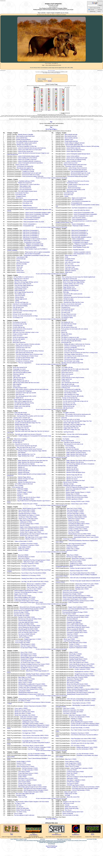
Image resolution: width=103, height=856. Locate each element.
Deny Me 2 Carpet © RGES (28, 646)
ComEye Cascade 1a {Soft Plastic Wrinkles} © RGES (85, 723)
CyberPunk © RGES (71, 547)
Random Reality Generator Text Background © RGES (35, 657)
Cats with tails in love (18, 307)
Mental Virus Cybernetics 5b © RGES (25, 711)
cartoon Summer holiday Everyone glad (76, 157)
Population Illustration (78, 249)
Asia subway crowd (27, 203)
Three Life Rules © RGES (69, 614)
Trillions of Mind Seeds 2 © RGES (23, 541)
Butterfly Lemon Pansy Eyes (24, 144)
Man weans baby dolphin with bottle (25, 793)
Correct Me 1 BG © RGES (70, 590)
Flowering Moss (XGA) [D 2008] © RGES (29, 625)
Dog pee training (19, 297)
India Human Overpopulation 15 (31, 232)
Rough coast (19, 265)
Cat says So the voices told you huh (22, 314)
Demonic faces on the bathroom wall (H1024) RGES (84, 725)
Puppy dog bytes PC (18, 379)
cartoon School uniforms (72, 156)
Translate (50, 80)
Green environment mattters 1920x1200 (32, 176)
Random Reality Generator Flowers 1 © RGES (78, 492)
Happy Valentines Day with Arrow (75, 462)
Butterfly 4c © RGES (76, 718)
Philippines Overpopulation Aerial (34, 244)
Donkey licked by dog (68, 406)
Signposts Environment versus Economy (78, 181)
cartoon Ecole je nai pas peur (25, 151)
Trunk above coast (70, 267)
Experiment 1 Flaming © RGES (75, 679)
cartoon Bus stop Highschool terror (75, 149)
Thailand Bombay (27, 205)
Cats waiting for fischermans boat (70, 305)
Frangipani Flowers (21, 196)
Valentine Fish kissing (23, 472)
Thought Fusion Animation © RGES (84, 674)
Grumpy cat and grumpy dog (69, 397)
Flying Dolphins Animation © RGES (81, 703)
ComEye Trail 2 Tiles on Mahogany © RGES (30, 687)
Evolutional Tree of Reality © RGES (72, 594)
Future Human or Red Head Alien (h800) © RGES (35, 735)
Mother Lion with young (22, 808)
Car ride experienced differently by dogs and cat (75, 401)
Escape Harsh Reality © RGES (29, 647)
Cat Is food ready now (67, 310)
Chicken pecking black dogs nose (73, 391)
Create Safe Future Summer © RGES (28, 773)
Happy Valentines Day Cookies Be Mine (76, 454)
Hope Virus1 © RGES (69, 708)
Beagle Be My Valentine (72, 449)
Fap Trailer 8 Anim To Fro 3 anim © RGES (36, 537)
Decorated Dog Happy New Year (72, 426)
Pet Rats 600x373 (17, 442)
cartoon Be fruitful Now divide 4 (82, 210)
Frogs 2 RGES (71, 775)
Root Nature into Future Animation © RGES (35, 788)
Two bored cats (17, 340)
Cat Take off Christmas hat (23, 359)
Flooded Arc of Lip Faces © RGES (80, 733)
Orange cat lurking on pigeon (20, 334)
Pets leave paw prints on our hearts (70, 419)
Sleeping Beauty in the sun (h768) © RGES (79, 533)
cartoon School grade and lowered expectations (30, 163)
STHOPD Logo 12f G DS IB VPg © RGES (77, 497)
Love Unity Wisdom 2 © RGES (73, 765)
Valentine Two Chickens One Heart (75, 480)
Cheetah (67, 805)
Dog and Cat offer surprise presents (73, 294)
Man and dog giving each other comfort (26, 396)
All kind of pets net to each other (71, 399)
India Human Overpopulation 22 (31, 233)
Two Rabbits (66, 439)
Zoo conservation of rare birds (70, 815)
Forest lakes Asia (68, 194)
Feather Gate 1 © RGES (72, 548)
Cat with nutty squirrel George (22, 404)
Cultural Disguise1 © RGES (28, 644)
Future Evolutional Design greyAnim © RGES (32, 608)
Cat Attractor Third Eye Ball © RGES (76, 515)
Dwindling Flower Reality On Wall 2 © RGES (29, 785)
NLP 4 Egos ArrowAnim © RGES (77, 543)
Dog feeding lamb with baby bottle (70, 386)
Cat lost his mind (17, 312)
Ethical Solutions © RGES (25, 775)
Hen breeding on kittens (70, 392)
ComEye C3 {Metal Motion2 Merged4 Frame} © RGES (32, 685)
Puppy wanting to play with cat (21, 381)
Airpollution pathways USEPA (26, 181)
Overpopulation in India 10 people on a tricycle (35, 238)
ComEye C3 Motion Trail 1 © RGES (77, 528)
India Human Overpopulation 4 (79, 235)
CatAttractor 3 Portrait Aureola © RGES (78, 527)
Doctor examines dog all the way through (26, 445)
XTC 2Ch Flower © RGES (78, 745)
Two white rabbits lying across (22, 414)
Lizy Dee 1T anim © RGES (34, 589)
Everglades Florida (70, 258)
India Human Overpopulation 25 (79, 233)
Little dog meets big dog (19, 377)
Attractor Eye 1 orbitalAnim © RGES (36, 584)
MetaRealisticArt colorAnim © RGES (84, 671)
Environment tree (72, 186)
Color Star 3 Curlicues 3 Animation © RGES (39, 747)
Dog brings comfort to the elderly (73, 166)
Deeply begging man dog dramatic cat (23, 399)
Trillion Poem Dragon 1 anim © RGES (33, 561)
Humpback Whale (21, 795)
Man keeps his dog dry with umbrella (73, 396)
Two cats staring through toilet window (71, 340)
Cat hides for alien (17, 309)
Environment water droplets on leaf (76, 189)
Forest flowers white (20, 194)
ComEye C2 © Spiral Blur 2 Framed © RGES (32, 528)
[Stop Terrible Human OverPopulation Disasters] (56, 832)
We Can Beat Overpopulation (32, 253)
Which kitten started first (19, 342)
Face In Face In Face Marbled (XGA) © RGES (30, 689)
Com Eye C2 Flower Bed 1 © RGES (29, 523)
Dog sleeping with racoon (69, 404)
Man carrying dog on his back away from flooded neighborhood (78, 277)
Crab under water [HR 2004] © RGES (28, 622)
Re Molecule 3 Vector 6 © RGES (29, 667)
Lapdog (17, 300)
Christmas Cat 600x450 (70, 347)
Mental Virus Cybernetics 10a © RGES (25, 715)
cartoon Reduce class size (73, 148)
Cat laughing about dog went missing (24, 403)
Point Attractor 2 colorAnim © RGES (29, 545)
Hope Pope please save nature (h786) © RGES (83, 738)
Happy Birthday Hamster (69, 288)
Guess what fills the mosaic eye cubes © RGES (81, 664)
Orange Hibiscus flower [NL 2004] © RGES (78, 627)
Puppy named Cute (67, 379)
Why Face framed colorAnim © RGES (85, 675)
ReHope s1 (20, 495)
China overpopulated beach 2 (79, 219)
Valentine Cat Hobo (23, 469)
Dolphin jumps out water (71, 793)
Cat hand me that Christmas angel (25, 357)
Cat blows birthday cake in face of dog (73, 283)
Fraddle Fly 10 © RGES (76, 563)
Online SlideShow (33, 834)
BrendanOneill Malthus (30, 247)
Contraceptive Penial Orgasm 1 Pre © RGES (75, 599)
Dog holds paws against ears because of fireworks (28, 434)
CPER (11, 834)
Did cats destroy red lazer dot (69, 327)
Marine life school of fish (73, 797)
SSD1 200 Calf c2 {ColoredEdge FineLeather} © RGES (81, 699)
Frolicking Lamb (66, 387)
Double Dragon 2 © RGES (26, 635)
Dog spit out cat (66, 375)
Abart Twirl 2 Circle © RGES (74, 508)
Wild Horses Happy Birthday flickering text (74, 280)
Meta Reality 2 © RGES (75, 654)
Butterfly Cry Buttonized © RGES (75, 545)
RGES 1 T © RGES (22, 490)
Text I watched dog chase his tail (70, 382)
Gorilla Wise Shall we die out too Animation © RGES (85, 786)
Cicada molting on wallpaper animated (74, 143)
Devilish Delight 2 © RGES (24, 761)
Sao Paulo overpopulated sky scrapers (82, 207)
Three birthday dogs (20, 294)
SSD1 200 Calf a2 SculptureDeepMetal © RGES (82, 667)
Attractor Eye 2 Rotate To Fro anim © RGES (86, 584)
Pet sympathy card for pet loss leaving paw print (78, 414)
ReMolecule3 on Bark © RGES (30, 722)
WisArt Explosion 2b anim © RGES (32, 508)
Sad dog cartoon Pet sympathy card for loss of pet (30, 416)
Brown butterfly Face (21, 138)
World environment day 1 (74, 187)
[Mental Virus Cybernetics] (76, 832)
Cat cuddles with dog (67, 367)
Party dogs (66, 292)
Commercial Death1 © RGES (70, 610)
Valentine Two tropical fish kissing (26, 482)
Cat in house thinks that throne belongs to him (25, 310)
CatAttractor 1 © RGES (26, 522)
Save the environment (25, 187)
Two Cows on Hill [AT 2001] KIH (26, 634)
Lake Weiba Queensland (22, 262)
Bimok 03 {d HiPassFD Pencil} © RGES (77, 684)
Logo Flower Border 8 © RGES (72, 641)
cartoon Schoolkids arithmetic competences (29, 161)
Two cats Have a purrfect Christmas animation (28, 344)
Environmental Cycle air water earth (31, 173)
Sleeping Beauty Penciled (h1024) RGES (77, 694)
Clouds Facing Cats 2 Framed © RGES (77, 677)
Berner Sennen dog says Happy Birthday (74, 282)
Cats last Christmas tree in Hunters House (27, 356)
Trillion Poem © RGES (72, 555)
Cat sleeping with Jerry (67, 322)
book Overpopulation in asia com (82, 253)
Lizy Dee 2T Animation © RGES (36, 753)
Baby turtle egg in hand (70, 792)
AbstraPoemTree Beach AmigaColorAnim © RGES (36, 560)
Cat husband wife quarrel (67, 309)
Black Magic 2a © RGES (24, 677)
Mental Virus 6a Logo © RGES (23, 710)
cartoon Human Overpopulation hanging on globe (38, 212)
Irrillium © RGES (73, 652)
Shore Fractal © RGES (24, 781)
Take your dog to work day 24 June (26, 447)
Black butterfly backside (71, 134)
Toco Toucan (68, 810)
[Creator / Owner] (92, 832)
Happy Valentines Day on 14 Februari (76, 456)
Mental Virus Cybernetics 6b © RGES (73, 711)
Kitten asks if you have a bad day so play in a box (26, 332)
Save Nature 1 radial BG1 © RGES (27, 780)
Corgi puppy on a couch (19, 369)
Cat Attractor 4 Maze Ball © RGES (28, 517)
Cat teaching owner (18, 325)
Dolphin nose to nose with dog (22, 406)
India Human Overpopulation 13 (79, 230)
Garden (66, 196)
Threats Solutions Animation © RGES (33, 792)
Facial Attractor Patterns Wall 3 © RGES (78, 523)
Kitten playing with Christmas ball (24, 352)
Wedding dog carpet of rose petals (72, 485)
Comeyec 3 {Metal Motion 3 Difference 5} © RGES (35, 725)
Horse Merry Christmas (70, 351)
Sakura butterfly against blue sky (73, 144)
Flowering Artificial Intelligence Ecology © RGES (75, 612)
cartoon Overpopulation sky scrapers (83, 216)
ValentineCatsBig (22, 480)
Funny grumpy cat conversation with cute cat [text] (74, 329)
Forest (18, 260)
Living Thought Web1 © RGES (73, 763)
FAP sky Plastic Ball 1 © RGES (27, 512)
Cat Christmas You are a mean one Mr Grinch (76, 356)
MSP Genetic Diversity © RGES (22, 595)
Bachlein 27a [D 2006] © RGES (26, 617)
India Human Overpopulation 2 (79, 232)
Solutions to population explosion (82, 252)
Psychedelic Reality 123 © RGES (31, 741)
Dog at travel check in (67, 372)
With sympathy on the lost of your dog (75, 416)
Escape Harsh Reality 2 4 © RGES (80, 727)
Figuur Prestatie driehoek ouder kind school (75, 164)
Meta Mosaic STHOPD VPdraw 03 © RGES (80, 665)
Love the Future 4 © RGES (24, 765)
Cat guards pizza (65, 307)
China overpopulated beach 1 (31, 219)
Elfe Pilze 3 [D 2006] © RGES (26, 624)
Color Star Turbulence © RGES (26, 679)
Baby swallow (16, 386)
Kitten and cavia (20, 394)
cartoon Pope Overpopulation (32, 217)
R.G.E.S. (92, 834)
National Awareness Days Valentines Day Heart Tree (31, 465)
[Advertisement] (7, 7)
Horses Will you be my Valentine (26, 464)
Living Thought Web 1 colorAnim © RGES (82, 768)
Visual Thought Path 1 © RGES (29, 660)
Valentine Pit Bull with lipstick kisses (75, 472)
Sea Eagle (67, 795)
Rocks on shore (69, 263)
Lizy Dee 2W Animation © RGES (85, 753)
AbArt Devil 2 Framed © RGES (76, 518)
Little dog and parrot (68, 408)
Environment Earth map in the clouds (80, 173)
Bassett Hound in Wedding (70, 482)
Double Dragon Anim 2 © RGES (32, 639)
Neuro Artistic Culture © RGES (29, 655)
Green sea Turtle (22, 797)
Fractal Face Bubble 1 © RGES (75, 512)
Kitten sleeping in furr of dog (71, 394)
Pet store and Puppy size (21, 302)
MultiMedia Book (75, 834)
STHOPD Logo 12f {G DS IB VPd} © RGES (82, 743)
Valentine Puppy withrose (24, 477)
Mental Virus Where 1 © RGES (23, 713)
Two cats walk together (19, 339)
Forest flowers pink (69, 193)
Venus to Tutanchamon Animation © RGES (35, 706)
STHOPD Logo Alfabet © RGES (25, 499)
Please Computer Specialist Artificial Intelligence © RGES (78, 597)
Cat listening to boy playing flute (25, 166)
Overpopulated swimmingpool (80, 242)
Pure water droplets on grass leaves (27, 191)
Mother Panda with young (71, 808)
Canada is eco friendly (28, 171)
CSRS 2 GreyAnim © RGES (75, 602)
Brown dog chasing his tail (20, 367)
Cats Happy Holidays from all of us (73, 354)
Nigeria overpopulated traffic (30, 199)
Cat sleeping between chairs (68, 315)
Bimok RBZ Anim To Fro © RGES (36, 585)
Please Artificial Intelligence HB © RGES (24, 597)
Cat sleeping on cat (18, 317)
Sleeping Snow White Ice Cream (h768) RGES (33, 578)
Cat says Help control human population (77, 434)
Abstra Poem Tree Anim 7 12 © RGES (82, 558)
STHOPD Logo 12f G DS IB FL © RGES (76, 495)
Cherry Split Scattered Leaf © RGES (78, 662)
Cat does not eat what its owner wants (71, 304)
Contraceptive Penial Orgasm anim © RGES (31, 602)
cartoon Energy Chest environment (77, 168)
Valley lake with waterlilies (71, 269)
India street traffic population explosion (81, 237)
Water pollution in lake (25, 186)
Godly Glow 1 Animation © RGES (77, 715)
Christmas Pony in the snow (23, 347)
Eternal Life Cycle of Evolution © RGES (73, 592)
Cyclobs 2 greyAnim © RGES (82, 669)
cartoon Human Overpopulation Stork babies (36, 214)
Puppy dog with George (20, 412)
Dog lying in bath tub (18, 374)
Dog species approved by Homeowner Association (77, 297)
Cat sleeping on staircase (19, 322)
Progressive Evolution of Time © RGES (24, 599)
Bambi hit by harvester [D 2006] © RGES (77, 617)
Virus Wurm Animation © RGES (28, 718)
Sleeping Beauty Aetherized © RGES (28, 692)
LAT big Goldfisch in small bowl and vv (24, 277)
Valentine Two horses (71, 478)
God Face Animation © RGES (30, 768)
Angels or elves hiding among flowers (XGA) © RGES (34, 527)
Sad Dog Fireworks (69, 432)
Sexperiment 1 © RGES (27, 659)
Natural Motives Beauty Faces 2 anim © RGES (86, 537)
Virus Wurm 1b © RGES (69, 713)
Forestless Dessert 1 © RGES (22, 614)
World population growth (79, 245)
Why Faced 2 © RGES (73, 682)
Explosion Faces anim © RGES (83, 587)
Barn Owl (18, 805)
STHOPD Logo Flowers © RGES (75, 785)
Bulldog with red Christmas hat (24, 345)
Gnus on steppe (18, 813)
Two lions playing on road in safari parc (24, 815)
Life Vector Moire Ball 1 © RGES (75, 513)
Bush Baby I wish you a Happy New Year (74, 424)
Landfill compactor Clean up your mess (78, 184)
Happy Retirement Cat (18, 330)
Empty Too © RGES (72, 773)
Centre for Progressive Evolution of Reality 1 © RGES (80, 487)
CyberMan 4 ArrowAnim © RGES (29, 543)
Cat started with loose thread (68, 324)
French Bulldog (69, 445)
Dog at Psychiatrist (20, 295)
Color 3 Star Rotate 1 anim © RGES (84, 585)
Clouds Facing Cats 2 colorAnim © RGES (85, 535)
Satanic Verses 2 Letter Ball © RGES (28, 518)
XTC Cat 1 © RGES (24, 637)
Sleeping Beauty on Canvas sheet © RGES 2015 (31, 694)
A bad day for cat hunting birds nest (22, 304)
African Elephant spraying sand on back (72, 811)
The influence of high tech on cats (70, 337)
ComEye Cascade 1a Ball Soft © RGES (80, 568)
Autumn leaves (20, 272)
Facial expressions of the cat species (22, 329)
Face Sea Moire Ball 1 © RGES (27, 510)
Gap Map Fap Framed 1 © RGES (27, 513)
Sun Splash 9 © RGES (24, 700)
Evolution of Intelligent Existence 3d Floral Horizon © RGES (78, 600)
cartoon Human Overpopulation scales (84, 212)
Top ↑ (51, 121)
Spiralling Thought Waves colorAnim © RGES (38, 674)
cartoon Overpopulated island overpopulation (85, 214)
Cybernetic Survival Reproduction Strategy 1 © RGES (28, 592)
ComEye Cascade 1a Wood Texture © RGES (32, 530)
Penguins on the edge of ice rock (71, 801)
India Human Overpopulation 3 (31, 235)
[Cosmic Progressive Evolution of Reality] (11, 832)
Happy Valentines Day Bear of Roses (76, 452)
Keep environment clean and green (77, 169)
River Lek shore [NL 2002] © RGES (27, 632)
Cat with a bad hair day (19, 327)
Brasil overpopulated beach (30, 207)
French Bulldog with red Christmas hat (74, 349)
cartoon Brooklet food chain (27, 169)
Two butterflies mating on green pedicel (26, 143)
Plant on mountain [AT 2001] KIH (75, 629)
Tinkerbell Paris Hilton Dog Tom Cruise (74, 302)
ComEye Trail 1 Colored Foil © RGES (78, 530)
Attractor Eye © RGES (76, 561)
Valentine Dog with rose (24, 470)
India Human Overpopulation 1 (31, 230)
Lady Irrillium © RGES (77, 720)
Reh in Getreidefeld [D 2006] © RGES (77, 630)
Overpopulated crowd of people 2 (32, 242)
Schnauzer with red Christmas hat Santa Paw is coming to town (81, 352)
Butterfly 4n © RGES (73, 520)
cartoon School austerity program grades (28, 156)
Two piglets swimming (69, 412)
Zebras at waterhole (68, 813)
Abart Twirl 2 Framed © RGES (28, 520)
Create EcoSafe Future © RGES (75, 771)
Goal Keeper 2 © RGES (69, 539)
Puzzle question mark (17, 487)
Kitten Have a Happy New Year (72, 429)
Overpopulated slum (28, 225)
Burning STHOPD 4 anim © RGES (80, 501)
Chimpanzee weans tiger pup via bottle (26, 392)
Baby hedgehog (17, 384)
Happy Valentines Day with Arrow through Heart (30, 462)
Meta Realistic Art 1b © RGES (28, 654)
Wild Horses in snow (68, 803)
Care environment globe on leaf (79, 171)
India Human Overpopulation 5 (31, 237)
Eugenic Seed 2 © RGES (21, 594)
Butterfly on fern (69, 139)
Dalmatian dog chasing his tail (21, 370)
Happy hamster (18, 408)
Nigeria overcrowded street (79, 198)
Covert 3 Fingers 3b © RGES (22, 641)
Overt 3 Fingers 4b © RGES (22, 642)
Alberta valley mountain (71, 255)
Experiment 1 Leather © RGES (75, 687)
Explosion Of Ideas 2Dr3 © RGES (79, 570)
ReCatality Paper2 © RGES (28, 566)
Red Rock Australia (21, 263)
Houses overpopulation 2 (78, 224)
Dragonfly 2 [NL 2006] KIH (74, 622)
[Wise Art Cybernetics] (33, 832)
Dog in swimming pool (67, 374)
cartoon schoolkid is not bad (73, 161)
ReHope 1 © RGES (22, 494)
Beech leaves (19, 198)
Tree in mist (19, 267)
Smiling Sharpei (66, 381)
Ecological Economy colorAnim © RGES (78, 615)
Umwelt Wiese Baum (72, 182)
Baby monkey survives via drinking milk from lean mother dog (32, 389)
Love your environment (25, 189)
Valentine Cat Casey (71, 467)
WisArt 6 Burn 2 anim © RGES (79, 503)
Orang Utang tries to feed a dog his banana (73, 377)
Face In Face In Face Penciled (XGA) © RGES (33, 573)
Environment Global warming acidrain (77, 176)
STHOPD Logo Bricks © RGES (74, 499)
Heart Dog (64, 417)
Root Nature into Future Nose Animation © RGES (85, 788)
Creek (66, 257)
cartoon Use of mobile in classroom (27, 159)
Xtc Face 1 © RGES (72, 637)
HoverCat (63, 330)
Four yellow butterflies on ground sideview (27, 141)
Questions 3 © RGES (74, 655)
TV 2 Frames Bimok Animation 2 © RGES (37, 675)
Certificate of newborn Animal (70, 285)
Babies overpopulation (78, 238)
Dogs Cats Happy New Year (22, 429)
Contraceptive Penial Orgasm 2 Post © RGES (26, 600)
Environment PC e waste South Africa (30, 184)
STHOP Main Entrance (56, 834)
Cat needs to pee (65, 312)
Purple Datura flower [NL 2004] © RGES (28, 630)
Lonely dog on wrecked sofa (69, 278)
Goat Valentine (21, 452)
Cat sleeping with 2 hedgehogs (24, 391)
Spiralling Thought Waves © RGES (78, 659)
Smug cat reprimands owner (20, 337)
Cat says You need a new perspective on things (25, 315)
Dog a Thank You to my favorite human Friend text (29, 449)
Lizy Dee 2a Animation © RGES (84, 749)
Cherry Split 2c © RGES (21, 708)
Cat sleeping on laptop (67, 317)
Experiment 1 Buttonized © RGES (78, 647)
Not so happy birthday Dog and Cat (24, 292)
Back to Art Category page (51, 846)
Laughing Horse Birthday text (70, 290)
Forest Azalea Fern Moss (22, 193)
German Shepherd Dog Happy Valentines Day (78, 450)
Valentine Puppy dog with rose (74, 474)
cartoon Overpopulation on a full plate (34, 216)
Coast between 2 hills (22, 257)
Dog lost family (67, 295)
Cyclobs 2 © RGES (74, 644)
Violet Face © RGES (72, 634)
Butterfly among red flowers (23, 139)
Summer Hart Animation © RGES (81, 790)
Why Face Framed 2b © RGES (77, 660)
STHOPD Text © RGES (73, 781)
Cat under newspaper (67, 325)
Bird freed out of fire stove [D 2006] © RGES (30, 619)
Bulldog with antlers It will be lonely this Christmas (77, 344)
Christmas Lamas (20, 349)
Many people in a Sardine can (31, 240)
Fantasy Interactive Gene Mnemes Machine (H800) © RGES (83, 689)
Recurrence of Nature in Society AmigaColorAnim (80, 776)
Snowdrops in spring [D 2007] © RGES (77, 632)
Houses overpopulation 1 (29, 224)
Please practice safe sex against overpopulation (37, 252)
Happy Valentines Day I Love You (26, 454)
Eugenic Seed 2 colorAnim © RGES (77, 607)
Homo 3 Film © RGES (26, 652)
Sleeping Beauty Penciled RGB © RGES (29, 699)
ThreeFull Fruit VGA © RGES (76, 525)
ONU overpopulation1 (77, 199)
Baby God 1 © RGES (70, 759)
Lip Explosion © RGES (24, 690)
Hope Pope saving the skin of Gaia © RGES (32, 665)
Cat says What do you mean (68, 314)
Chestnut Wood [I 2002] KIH (25, 620)
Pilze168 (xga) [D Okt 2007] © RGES (28, 629)
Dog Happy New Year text (22, 427)
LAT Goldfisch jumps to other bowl (24, 484)
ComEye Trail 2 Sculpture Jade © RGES (30, 532)
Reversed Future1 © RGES (76, 657)
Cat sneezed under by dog (20, 324)
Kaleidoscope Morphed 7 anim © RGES (86, 747)
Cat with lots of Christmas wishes (24, 361)
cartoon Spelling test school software (27, 157)
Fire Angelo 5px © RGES (29, 733)
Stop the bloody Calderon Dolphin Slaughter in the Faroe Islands (32, 801)
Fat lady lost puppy (68, 299)
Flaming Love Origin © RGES (74, 556)
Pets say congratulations (24, 362)
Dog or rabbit (16, 375)
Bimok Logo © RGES (69, 639)
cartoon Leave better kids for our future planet (30, 149)
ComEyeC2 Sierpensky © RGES (30, 563)
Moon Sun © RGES (23, 555)
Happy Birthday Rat (20, 290)
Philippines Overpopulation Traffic (34, 245)
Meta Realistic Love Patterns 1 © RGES (29, 515)
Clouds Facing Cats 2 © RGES (76, 522)
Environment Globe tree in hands (31, 174)
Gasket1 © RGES (21, 763)
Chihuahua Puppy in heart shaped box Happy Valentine (32, 450)
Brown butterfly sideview (71, 138)
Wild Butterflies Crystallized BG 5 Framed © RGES (31, 684)
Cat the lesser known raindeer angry (73, 359)
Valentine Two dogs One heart (25, 478)
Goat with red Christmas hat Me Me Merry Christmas (30, 351)
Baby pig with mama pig (68, 384)
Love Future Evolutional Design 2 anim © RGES (81, 608)
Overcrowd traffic (27, 201)
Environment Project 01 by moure (80, 174)
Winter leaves (68, 272)
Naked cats (64, 332)
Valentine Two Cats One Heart (74, 477)
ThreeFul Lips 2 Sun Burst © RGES (29, 535)
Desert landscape (21, 258)
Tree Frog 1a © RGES (72, 783)
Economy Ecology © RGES (21, 612)
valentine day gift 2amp (72, 469)
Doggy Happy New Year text (71, 427)
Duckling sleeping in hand (19, 387)
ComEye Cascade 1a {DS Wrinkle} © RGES (78, 685)
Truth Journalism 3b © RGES (21, 615)
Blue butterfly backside (71, 136)
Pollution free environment (25, 182)
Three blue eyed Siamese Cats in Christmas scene (29, 354)
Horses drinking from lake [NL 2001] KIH (29, 627)
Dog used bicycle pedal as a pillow (22, 372)
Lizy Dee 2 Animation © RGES (36, 749)
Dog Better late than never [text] (70, 370)
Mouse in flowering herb (67, 440)
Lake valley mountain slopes (72, 262)
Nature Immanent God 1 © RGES (25, 766)
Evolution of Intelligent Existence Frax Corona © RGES (35, 664)
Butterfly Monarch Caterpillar (25, 134)
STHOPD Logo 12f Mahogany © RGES (31, 669)
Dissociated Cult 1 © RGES (29, 720)
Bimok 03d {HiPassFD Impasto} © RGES (82, 722)
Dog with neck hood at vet (22, 444)
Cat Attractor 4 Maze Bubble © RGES (77, 517)
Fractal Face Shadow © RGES (75, 635)
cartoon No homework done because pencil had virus (32, 148)
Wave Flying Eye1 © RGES (74, 680)
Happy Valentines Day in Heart (26, 456)
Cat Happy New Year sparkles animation (25, 421)
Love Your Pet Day (70, 447)
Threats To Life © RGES (24, 783)
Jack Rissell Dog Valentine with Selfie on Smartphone (80, 464)
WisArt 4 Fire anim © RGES (30, 503)
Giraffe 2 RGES (22, 776)
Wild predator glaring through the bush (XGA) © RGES (32, 786)
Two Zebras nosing (21, 811)
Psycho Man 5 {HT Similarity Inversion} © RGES (84, 741)
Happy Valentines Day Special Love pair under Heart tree (33, 460)
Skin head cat (64, 335)
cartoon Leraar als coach (21, 164)
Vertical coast (19, 270)
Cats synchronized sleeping (20, 305)
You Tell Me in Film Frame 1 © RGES (30, 662)
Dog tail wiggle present (21, 299)
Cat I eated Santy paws (70, 357)
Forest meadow (69, 260)
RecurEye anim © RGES (82, 589)
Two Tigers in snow (20, 803)
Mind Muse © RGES (71, 550)
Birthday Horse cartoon (21, 280)
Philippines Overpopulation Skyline (83, 244)
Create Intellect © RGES (24, 547)
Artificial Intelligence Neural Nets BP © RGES (26, 590)
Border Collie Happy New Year (72, 422)
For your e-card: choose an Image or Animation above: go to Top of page (51, 177)
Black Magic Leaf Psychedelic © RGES (32, 723)
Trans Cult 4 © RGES (23, 558)
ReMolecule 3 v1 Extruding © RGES (31, 575)
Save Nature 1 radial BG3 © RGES (76, 780)
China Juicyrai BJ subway (79, 217)
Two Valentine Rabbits (72, 465)
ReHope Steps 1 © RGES (73, 494)
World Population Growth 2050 (81, 247)
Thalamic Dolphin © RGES (25, 680)
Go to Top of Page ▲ (51, 129)
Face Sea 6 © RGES (73, 532)
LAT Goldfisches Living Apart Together (23, 419)
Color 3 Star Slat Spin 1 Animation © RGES (83, 700)
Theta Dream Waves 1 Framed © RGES (33, 745)
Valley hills (19, 269)
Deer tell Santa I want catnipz (72, 361)
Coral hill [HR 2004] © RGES (74, 620)
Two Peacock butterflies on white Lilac (27, 146)
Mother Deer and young (71, 806)
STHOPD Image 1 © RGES (24, 492)
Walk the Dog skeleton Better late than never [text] (26, 382)
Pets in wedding (19, 485)
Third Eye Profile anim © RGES (33, 539)
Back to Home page (51, 847)
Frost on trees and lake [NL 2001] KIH (77, 625)
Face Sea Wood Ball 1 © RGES (75, 510)
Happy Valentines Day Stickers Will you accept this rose (81, 460)
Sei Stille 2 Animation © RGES (30, 770)
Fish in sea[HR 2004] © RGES (75, 624)
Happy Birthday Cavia (69, 287)
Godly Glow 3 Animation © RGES (29, 716)
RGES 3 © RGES (70, 490)
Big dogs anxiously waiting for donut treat (72, 362)
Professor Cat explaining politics (71, 436)
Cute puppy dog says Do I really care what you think (75, 369)
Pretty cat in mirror (17, 335)
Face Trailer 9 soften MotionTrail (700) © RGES (82, 573)
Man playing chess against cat (25, 168)
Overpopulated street (76, 203)
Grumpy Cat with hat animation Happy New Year (28, 422)
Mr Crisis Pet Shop (69, 300)
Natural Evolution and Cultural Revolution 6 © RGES (76, 595)
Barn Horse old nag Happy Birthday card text (26, 282)
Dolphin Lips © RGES (23, 548)
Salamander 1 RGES (72, 778)
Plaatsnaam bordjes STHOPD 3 (81, 225)
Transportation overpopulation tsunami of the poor (36, 255)
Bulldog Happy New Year (21, 424)
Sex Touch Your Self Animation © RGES (79, 716)
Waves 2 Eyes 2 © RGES (25, 682)
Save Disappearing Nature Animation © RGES (36, 790)
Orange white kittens (66, 334)
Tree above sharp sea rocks (72, 265)
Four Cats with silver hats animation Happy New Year (78, 421)
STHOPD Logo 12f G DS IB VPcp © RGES (28, 497)
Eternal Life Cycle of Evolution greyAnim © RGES (33, 607)
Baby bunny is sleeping (20, 439)
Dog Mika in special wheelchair (72, 442)
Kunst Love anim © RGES (79, 560)
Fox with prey (19, 806)
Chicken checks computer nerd (21, 417)
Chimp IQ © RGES (72, 770)
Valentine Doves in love (72, 470)
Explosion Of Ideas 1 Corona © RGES (32, 730)
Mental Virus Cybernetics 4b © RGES (76, 489)
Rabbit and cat (19, 397)
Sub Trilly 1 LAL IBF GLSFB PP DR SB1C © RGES (34, 581)
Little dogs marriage (68, 484)
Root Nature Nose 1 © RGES (26, 778)
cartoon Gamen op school (70, 163)
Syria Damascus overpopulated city (81, 201)
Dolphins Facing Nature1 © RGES (78, 646)
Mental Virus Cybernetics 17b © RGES (73, 710)
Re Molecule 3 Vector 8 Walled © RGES (77, 690)
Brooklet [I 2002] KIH (72, 619)
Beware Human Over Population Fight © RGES (26, 610)
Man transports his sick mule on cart (73, 444)
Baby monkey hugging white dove (23, 401)
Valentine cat (21, 467)
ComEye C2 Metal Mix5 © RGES (30, 568)
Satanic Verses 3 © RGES (72, 766)
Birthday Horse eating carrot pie (23, 283)
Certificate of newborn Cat (21, 287)
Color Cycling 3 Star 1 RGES (34, 587)
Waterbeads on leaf (72, 191)
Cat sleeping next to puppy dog (72, 389)
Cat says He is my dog (69, 403)
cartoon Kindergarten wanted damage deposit (78, 153)
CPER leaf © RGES (22, 489)
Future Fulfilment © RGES (72, 761)
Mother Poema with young (23, 810)
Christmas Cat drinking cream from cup (74, 345)
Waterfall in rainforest (70, 270)
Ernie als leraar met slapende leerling (76, 159)
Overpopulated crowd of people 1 (81, 240)
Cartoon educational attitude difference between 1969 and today (82, 146)
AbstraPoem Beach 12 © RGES (26, 556)
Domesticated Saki (66, 342)
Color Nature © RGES (24, 771)
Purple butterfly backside (71, 141)
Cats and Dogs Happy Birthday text (24, 285)
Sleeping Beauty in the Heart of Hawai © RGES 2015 (33, 533)
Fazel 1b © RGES (24, 525)
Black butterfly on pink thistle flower (25, 136)
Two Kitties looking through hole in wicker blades (74, 339)
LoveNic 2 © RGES (23, 550)
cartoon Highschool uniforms (73, 151)
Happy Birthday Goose (21, 288)
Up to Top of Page (51, 70)
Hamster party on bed (18, 440)
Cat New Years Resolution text (23, 426)
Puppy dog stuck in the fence (21, 278)
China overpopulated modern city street (33, 221)
